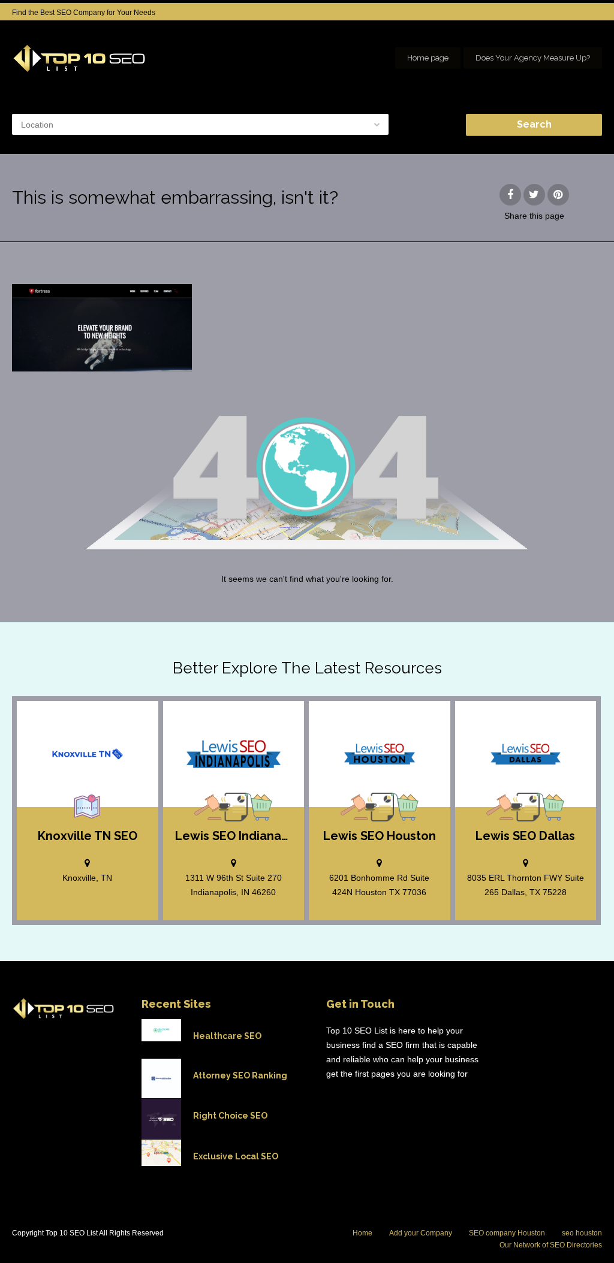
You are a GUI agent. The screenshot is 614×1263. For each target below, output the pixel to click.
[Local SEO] (87, 807)
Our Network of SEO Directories (550, 1245)
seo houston (582, 1233)
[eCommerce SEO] (258, 807)
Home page (428, 57)
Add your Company (420, 1233)
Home (362, 1233)
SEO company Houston (507, 1233)
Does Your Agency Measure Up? (532, 57)
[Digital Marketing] (233, 807)
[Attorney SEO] (208, 807)
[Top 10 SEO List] (79, 58)
